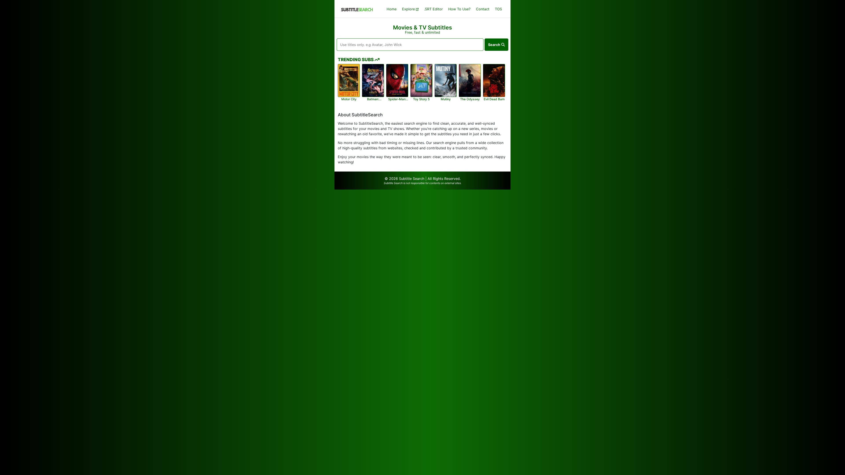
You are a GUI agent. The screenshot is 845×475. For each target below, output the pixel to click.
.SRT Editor (433, 9)
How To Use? (459, 9)
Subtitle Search (411, 178)
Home (392, 9)
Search (494, 44)
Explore (409, 9)
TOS (498, 9)
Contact (482, 9)
